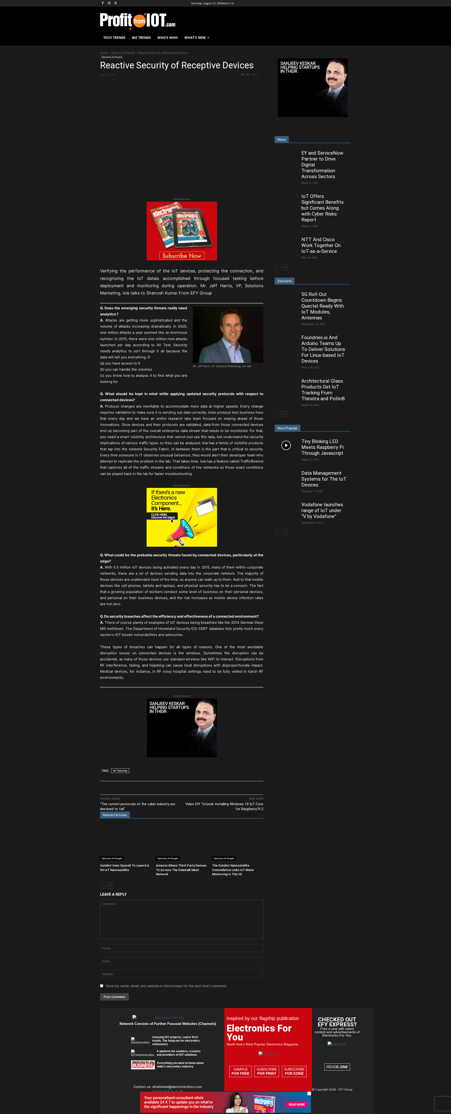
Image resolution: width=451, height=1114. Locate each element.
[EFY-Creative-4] (225, 1112)
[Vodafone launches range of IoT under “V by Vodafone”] (286, 508)
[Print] (198, 83)
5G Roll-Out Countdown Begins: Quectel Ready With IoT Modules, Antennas (322, 306)
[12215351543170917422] (182, 756)
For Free (240, 1073)
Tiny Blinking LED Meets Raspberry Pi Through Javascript (322, 447)
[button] (345, 37)
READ (337, 1067)
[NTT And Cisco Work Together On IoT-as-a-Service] (286, 243)
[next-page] (110, 886)
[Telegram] (209, 83)
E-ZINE (342, 1067)
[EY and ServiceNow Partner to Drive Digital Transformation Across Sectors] (286, 156)
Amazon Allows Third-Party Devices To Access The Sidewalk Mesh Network (181, 870)
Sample (240, 1071)
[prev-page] (103, 886)
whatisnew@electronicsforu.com (177, 1087)
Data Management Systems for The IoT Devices (323, 479)
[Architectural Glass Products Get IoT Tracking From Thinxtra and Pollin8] (286, 384)
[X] (116, 3)
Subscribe (267, 1071)
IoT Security (120, 770)
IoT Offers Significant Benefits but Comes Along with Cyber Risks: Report (322, 208)
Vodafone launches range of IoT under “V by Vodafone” (322, 510)
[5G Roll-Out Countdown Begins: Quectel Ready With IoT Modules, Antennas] (286, 298)
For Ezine (294, 1073)
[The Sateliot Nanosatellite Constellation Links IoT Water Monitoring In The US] (237, 843)
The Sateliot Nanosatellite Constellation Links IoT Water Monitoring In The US (233, 870)
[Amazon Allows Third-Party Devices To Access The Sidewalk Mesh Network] (181, 843)
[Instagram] (109, 3)
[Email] (187, 83)
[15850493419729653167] (182, 259)
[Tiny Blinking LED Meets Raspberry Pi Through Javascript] (286, 445)
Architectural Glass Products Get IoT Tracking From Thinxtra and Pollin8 (323, 389)
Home (104, 53)
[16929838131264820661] (182, 545)
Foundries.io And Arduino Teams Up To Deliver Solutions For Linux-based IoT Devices (323, 349)
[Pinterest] (154, 83)
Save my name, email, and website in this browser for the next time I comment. (166, 986)
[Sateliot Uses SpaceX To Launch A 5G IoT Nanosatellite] (125, 843)
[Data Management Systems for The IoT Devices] (286, 477)
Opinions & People (123, 53)
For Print (266, 1073)
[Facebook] (102, 3)
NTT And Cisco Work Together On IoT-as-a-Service (321, 245)
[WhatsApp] (165, 83)
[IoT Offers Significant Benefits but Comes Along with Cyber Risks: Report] (286, 200)
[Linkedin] (176, 83)
